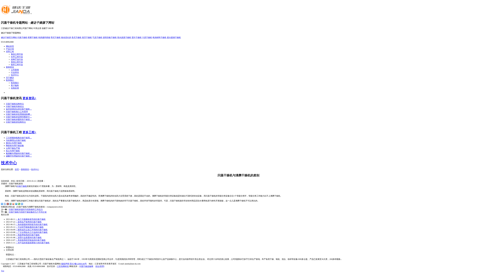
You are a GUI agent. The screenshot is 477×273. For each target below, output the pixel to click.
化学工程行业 (17, 57)
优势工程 (10, 51)
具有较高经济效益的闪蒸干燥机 (31, 240)
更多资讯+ (29, 98)
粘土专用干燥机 (13, 151)
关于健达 (10, 78)
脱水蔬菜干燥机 (124, 37)
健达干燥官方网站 (9, 37)
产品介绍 (10, 49)
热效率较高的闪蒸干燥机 (28, 235)
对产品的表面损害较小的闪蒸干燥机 (33, 243)
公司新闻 (15, 70)
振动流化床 (66, 37)
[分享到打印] (22, 204)
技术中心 (15, 75)
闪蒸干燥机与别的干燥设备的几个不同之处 (28, 212)
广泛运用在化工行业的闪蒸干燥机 (32, 232)
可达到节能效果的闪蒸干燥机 (30, 227)
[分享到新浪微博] (13, 204)
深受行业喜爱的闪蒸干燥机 (29, 237)
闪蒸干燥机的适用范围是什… (19, 117)
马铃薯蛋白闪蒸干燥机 (16, 140)
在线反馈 (15, 88)
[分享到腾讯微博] (16, 204)
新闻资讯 (10, 67)
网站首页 (10, 46)
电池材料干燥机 (159, 37)
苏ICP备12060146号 (78, 264)
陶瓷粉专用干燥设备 (15, 146)
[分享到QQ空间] (11, 204)
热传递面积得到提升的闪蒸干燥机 (32, 224)
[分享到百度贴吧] (5, 204)
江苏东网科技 (63, 266)
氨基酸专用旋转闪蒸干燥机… (19, 153)
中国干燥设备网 (86, 266)
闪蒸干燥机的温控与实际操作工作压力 (26, 209)
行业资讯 (15, 72)
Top (2, 271)
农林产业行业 (17, 59)
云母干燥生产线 (13, 148)
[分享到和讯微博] (8, 204)
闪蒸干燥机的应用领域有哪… (19, 114)
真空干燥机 (87, 37)
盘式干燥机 (76, 37)
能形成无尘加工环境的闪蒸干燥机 (32, 230)
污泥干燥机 (147, 37)
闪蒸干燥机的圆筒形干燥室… (19, 119)
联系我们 (10, 80)
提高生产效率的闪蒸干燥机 (29, 222)
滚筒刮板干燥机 (110, 37)
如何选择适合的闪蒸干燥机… (19, 109)
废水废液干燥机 (174, 37)
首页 (17, 169)
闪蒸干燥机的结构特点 (16, 122)
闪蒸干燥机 (22, 37)
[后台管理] (99, 266)
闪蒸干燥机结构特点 (15, 104)
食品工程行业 (17, 54)
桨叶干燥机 (137, 37)
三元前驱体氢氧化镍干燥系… (19, 138)
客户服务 (15, 85)
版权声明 (65, 264)
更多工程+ (29, 132)
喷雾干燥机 (33, 37)
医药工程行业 (17, 64)
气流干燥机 (97, 37)
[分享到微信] (19, 204)
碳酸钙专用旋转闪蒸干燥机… (19, 156)
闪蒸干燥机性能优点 (15, 106)
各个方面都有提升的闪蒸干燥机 (31, 219)
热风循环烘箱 (44, 37)
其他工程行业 (17, 62)
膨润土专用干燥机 (14, 143)
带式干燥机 (56, 37)
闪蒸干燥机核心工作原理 (17, 112)
